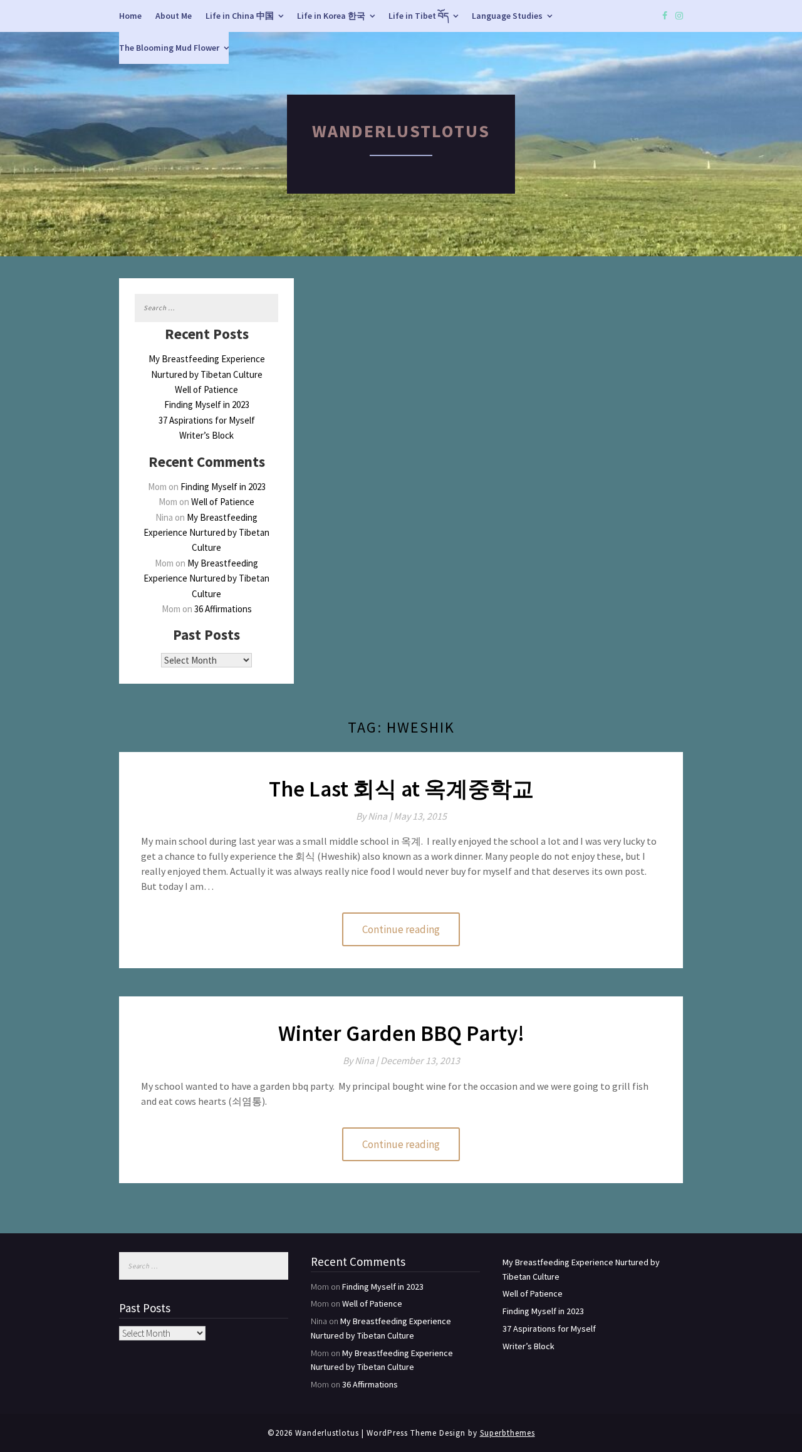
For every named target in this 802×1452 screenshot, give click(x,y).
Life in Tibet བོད (418, 15)
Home (130, 15)
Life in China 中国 (240, 15)
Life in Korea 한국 (331, 15)
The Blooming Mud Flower (169, 47)
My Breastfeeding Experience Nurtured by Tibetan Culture (206, 532)
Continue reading (401, 929)
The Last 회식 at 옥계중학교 (401, 789)
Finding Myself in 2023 (206, 404)
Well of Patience (206, 389)
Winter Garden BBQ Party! (401, 1033)
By (374, 816)
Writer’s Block (206, 435)
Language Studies (507, 15)
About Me (173, 15)
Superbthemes (507, 1433)
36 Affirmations (223, 609)
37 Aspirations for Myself (207, 420)
